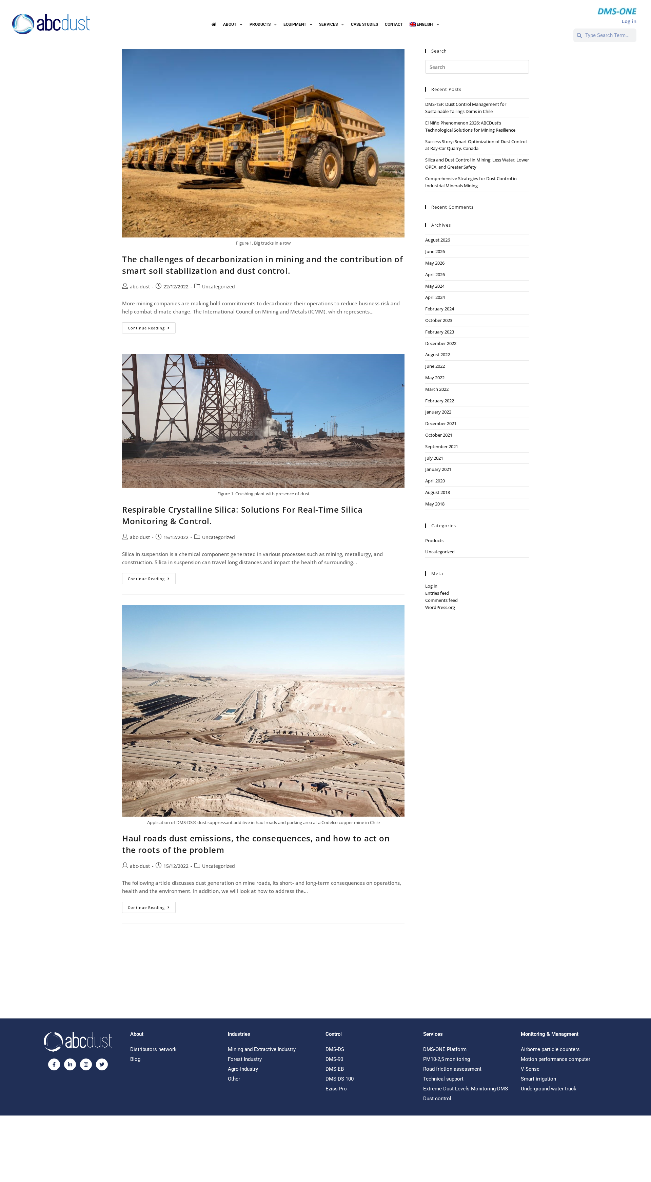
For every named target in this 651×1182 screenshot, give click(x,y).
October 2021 (438, 435)
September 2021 (441, 446)
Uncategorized (218, 286)
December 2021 (440, 423)
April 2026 (435, 274)
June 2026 (435, 251)
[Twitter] (102, 1064)
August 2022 (437, 354)
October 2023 (438, 320)
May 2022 (435, 378)
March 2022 (437, 389)
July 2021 (434, 458)
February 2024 (439, 309)
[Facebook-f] (54, 1064)
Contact (394, 24)
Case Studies (364, 24)
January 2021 (438, 469)
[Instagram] (86, 1064)
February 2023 (439, 332)
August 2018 (437, 492)
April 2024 (435, 297)
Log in (431, 586)
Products (434, 540)
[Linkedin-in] (70, 1064)
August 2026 (437, 240)
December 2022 (440, 343)
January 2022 (438, 412)
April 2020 (435, 481)
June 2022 (435, 366)
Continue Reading (152, 326)
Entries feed (437, 593)
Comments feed (441, 600)
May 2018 (435, 504)
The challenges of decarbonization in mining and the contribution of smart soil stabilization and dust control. (262, 264)
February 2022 (439, 401)
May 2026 (435, 263)
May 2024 (435, 286)
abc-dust (140, 286)
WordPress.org (440, 607)
